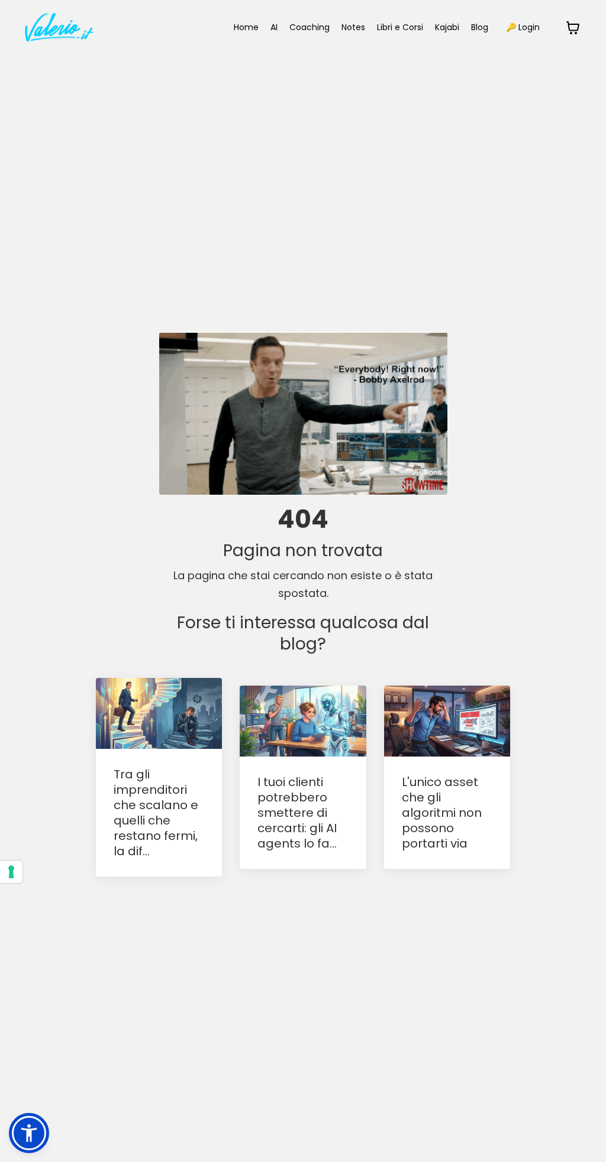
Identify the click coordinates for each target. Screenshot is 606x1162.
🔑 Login (523, 27)
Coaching (309, 27)
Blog (479, 27)
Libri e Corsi (400, 27)
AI (274, 27)
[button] (29, 1133)
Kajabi (447, 27)
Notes (353, 27)
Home (246, 27)
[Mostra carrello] (572, 27)
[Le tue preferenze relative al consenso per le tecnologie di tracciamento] (11, 872)
